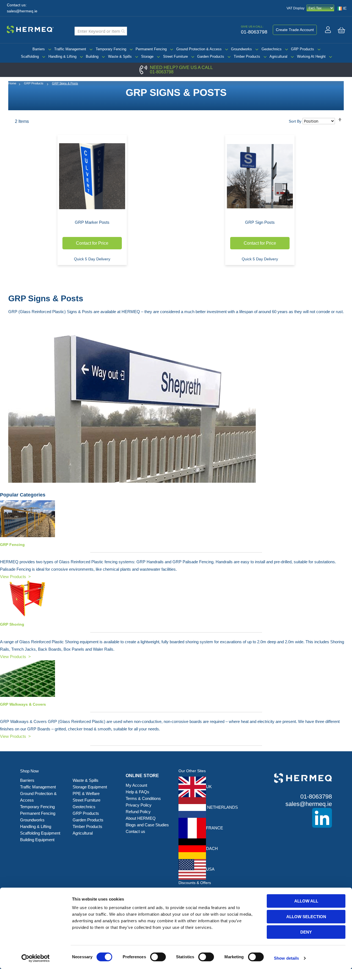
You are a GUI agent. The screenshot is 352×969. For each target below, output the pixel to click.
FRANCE (214, 828)
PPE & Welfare (86, 793)
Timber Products (247, 56)
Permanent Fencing (151, 49)
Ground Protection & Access (199, 49)
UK (209, 786)
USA (210, 869)
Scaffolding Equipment (40, 833)
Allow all (306, 901)
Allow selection (306, 916)
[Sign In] (328, 29)
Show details (286, 958)
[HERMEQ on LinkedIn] (295, 818)
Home (12, 83)
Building (92, 56)
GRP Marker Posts (92, 222)
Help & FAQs (137, 791)
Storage (147, 56)
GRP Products (302, 49)
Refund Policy (138, 811)
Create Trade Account (295, 29)
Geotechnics (272, 49)
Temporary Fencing (111, 49)
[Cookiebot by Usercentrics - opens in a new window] (36, 958)
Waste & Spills (120, 56)
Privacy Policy (139, 805)
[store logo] (30, 28)
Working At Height (311, 56)
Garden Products (210, 56)
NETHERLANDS (222, 807)
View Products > (15, 576)
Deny (306, 932)
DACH (212, 848)
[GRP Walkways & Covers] (176, 678)
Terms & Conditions (143, 798)
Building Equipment (38, 839)
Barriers (38, 49)
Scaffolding (30, 56)
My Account (136, 785)
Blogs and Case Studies (147, 824)
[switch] (158, 957)
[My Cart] (341, 30)
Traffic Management (70, 49)
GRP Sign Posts (260, 222)
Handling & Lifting (62, 56)
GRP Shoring (12, 624)
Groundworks (241, 49)
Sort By (295, 121)
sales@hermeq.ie (22, 11)
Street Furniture (175, 56)
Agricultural (278, 56)
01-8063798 (162, 72)
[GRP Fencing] (176, 518)
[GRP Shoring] (176, 598)
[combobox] (101, 31)
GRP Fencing (12, 544)
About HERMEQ (141, 818)
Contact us (135, 831)
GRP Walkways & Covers (23, 704)
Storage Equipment (90, 787)
